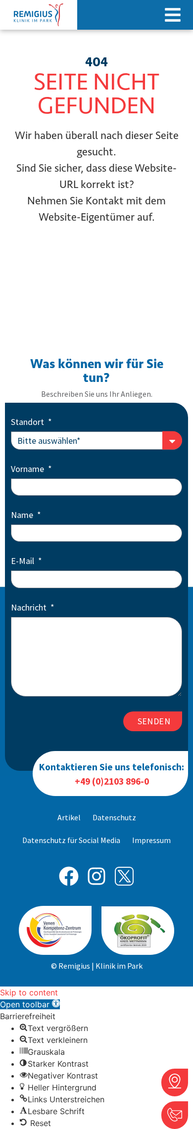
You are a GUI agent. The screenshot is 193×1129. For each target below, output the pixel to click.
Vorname (28, 469)
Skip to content (29, 992)
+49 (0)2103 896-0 (112, 781)
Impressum (151, 840)
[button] (172, 14)
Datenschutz (114, 817)
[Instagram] (96, 876)
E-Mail (23, 561)
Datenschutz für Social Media (71, 840)
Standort (28, 422)
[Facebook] (69, 876)
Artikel (69, 817)
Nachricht (29, 608)
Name (23, 515)
